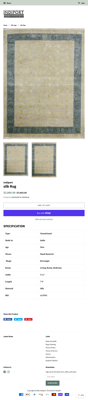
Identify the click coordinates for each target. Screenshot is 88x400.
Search (48, 354)
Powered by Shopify (54, 390)
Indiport (43, 390)
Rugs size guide (51, 341)
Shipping (7, 197)
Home (5, 25)
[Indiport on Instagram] (8, 372)
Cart (83, 3)
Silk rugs (14, 25)
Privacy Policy (51, 347)
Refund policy (51, 357)
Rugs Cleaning (51, 344)
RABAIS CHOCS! (52, 360)
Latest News (8, 336)
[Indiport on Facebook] (4, 372)
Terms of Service (51, 351)
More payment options (44, 219)
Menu (8, 3)
